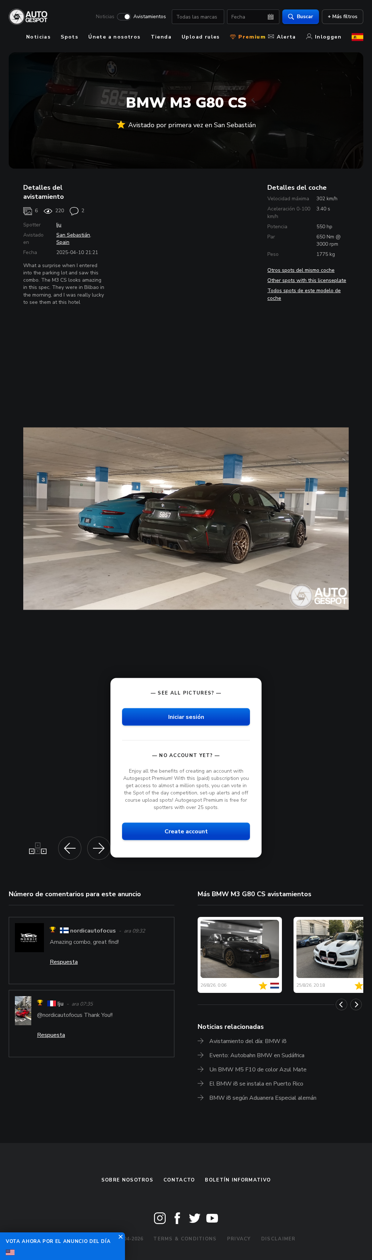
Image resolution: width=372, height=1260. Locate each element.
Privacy (239, 1239)
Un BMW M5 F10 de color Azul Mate (258, 1070)
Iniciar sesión (186, 717)
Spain (62, 242)
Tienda (161, 36)
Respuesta (64, 962)
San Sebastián (73, 235)
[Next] (356, 1004)
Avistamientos (149, 16)
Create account (186, 832)
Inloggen (328, 36)
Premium (251, 36)
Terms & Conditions (185, 1239)
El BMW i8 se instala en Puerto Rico (256, 1084)
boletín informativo (238, 1180)
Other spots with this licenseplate (306, 280)
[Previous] (341, 1004)
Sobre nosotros (127, 1180)
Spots (69, 36)
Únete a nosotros (114, 36)
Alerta (286, 36)
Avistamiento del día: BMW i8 (248, 1041)
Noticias (105, 16)
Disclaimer (278, 1239)
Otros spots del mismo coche (301, 270)
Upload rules (201, 36)
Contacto (179, 1180)
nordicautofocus (93, 931)
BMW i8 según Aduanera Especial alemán (262, 1098)
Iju (58, 224)
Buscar (305, 16)
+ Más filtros (342, 16)
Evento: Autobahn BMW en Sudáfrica (256, 1055)
